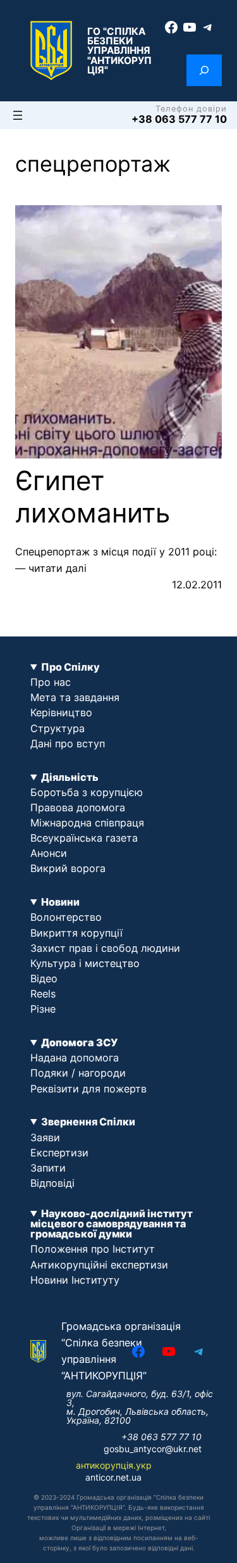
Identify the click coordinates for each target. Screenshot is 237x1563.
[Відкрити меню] (17, 115)
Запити (48, 1167)
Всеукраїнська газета (84, 838)
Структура (57, 728)
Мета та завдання (74, 697)
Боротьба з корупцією (86, 792)
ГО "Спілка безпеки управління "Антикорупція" (119, 50)
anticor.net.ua (113, 1477)
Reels (43, 993)
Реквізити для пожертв (88, 1088)
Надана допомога (74, 1057)
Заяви (45, 1137)
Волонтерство (66, 917)
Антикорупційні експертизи (99, 1264)
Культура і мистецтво (85, 963)
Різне (43, 1009)
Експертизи (59, 1152)
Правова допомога (77, 807)
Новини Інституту (74, 1280)
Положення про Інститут (92, 1249)
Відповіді (52, 1183)
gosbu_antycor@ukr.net (153, 1448)
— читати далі (51, 568)
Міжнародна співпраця (87, 822)
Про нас (50, 682)
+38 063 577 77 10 (179, 119)
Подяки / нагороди (78, 1072)
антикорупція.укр (114, 1465)
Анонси (48, 853)
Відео (44, 978)
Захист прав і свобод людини (105, 948)
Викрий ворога (68, 868)
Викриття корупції (76, 933)
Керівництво (61, 712)
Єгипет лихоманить (92, 496)
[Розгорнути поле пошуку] (204, 70)
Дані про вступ (67, 743)
